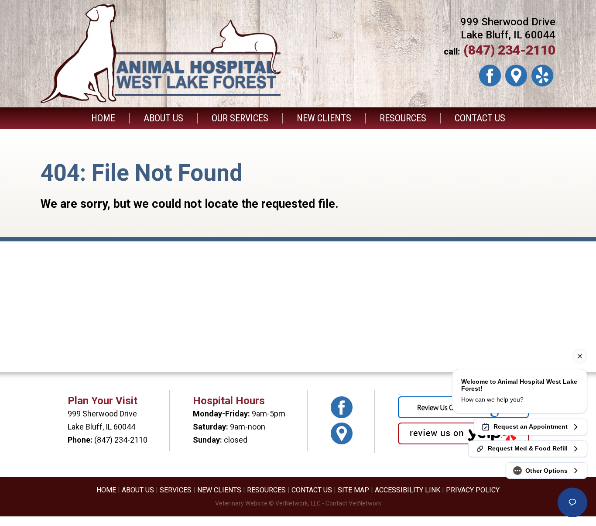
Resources (403, 118)
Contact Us (480, 118)
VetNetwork (291, 503)
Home (103, 118)
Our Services (240, 118)
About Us (163, 118)
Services (176, 490)
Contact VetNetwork (353, 503)
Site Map (353, 490)
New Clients (324, 118)
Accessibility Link (407, 490)
